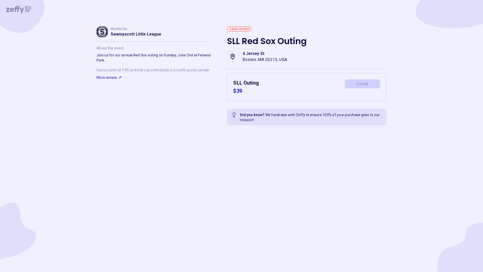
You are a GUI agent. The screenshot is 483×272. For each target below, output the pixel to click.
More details (107, 78)
